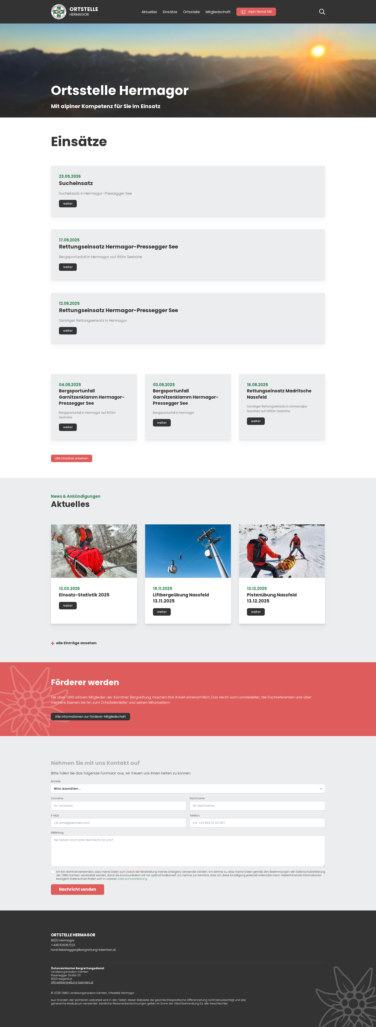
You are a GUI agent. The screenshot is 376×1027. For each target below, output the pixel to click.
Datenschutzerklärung (132, 879)
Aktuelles (149, 11)
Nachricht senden (77, 889)
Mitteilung (57, 833)
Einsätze (170, 11)
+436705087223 (63, 945)
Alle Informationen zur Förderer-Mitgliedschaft (90, 716)
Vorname (57, 798)
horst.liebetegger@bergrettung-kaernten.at (83, 950)
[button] (322, 11)
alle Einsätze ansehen (71, 458)
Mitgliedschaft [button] (218, 11)
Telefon (195, 815)
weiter (68, 203)
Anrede (56, 781)
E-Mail (55, 815)
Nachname (197, 798)
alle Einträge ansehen (76, 642)
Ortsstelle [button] (191, 11)
